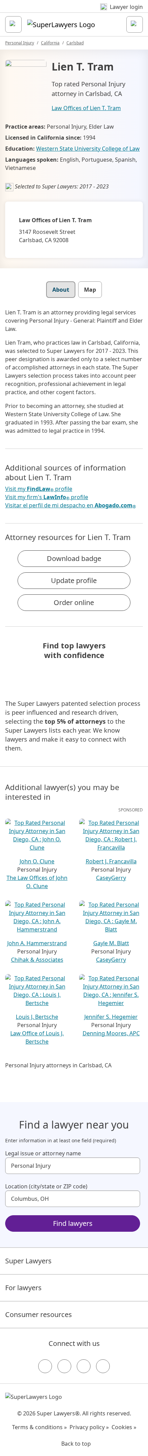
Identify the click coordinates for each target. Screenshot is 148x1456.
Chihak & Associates (37, 959)
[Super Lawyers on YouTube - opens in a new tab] (84, 1366)
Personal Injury (19, 43)
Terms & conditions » (39, 1427)
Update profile (74, 580)
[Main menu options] (13, 24)
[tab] (60, 289)
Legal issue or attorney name (43, 1153)
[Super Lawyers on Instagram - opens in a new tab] (64, 1366)
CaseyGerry (111, 878)
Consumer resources (38, 1314)
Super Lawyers (28, 1260)
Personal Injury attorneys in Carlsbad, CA (58, 1065)
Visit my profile (38, 489)
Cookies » (124, 1427)
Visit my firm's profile (46, 497)
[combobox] (72, 1165)
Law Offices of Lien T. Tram (86, 108)
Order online (74, 602)
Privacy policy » (89, 1427)
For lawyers (23, 1287)
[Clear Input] (132, 1166)
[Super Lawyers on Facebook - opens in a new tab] (45, 1366)
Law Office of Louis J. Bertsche (37, 1037)
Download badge (74, 558)
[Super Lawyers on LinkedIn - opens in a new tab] (103, 1366)
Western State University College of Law (88, 148)
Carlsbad (75, 43)
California (50, 43)
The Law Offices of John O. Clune (37, 882)
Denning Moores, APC (111, 1033)
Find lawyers (73, 1223)
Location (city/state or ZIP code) (46, 1186)
